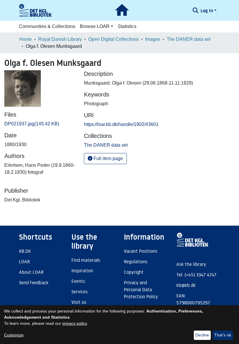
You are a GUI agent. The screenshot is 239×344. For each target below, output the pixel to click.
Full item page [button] (107, 158)
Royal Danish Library (60, 39)
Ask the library (191, 264)
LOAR (24, 261)
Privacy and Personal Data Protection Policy (141, 289)
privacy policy (74, 323)
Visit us (78, 302)
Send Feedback (33, 282)
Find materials (85, 260)
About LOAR (31, 272)
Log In (207, 10)
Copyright (134, 272)
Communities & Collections (47, 26)
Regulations (135, 261)
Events (78, 281)
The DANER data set (188, 39)
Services (79, 291)
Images (152, 39)
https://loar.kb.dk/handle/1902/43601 (121, 124)
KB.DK (25, 251)
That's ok (222, 335)
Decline (202, 335)
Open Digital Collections (113, 39)
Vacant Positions (140, 251)
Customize (14, 335)
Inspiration (82, 270)
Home (25, 39)
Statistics (127, 26)
